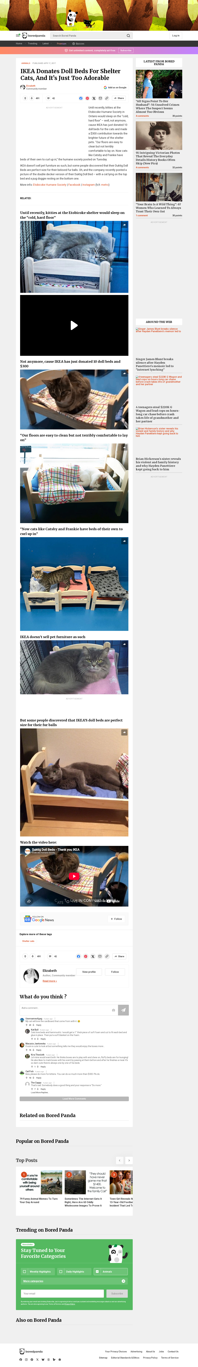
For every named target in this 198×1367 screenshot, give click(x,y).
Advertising (136, 1351)
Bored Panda (31, 1351)
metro (105, 184)
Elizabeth (30, 86)
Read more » (50, 981)
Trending (32, 43)
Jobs (161, 1351)
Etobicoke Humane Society (49, 184)
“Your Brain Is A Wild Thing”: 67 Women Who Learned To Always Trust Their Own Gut (158, 208)
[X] (37, 1359)
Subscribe (117, 1293)
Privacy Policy (150, 1358)
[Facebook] (20, 1359)
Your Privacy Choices (116, 1351)
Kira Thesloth (37, 1054)
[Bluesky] (43, 1359)
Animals (25, 63)
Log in (175, 35)
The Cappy (36, 1082)
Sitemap (103, 1358)
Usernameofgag (34, 1018)
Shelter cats (28, 941)
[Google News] (59, 1359)
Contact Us (173, 1351)
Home (19, 43)
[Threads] (48, 1359)
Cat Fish (30, 1071)
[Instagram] (26, 1359)
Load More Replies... (40, 1092)
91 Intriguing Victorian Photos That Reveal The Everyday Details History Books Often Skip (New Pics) (158, 158)
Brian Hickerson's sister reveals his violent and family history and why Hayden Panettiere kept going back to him (158, 464)
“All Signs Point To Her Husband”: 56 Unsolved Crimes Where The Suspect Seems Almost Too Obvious (157, 107)
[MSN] (54, 1359)
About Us (150, 1351)
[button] (119, 1160)
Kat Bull (35, 1029)
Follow (115, 971)
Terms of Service (170, 1358)
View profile (89, 971)
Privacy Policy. (70, 1304)
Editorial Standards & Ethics (125, 1358)
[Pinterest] (32, 1359)
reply (38, 1025)
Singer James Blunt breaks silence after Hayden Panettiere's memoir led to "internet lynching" (155, 364)
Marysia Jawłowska (35, 1043)
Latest (46, 43)
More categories (33, 1281)
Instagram (88, 184)
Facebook (74, 184)
